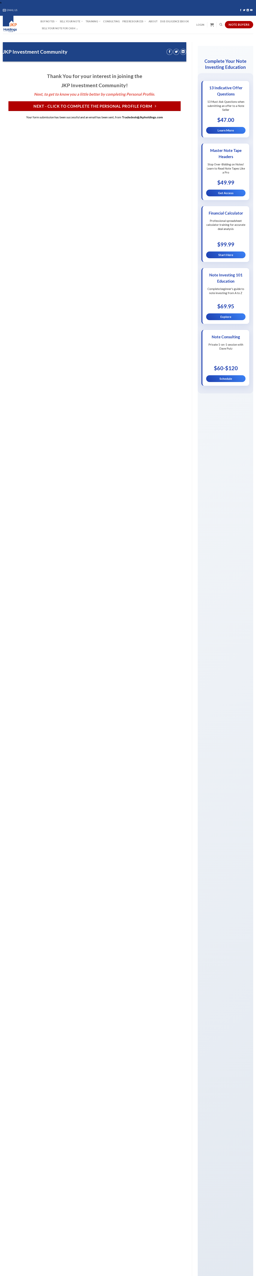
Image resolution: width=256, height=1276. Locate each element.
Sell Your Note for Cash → (60, 28)
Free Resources (133, 21)
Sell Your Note (70, 21)
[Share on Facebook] (169, 52)
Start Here (225, 255)
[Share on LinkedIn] (183, 52)
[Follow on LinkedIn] (248, 10)
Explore (225, 316)
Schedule (225, 378)
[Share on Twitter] (176, 52)
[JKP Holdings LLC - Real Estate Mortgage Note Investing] (19, 25)
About (153, 21)
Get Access (226, 193)
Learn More (226, 130)
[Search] (220, 24)
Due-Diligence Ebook (174, 21)
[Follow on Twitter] (244, 10)
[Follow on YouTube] (251, 10)
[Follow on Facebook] (241, 10)
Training (91, 21)
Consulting (111, 21)
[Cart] (212, 25)
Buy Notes (47, 21)
